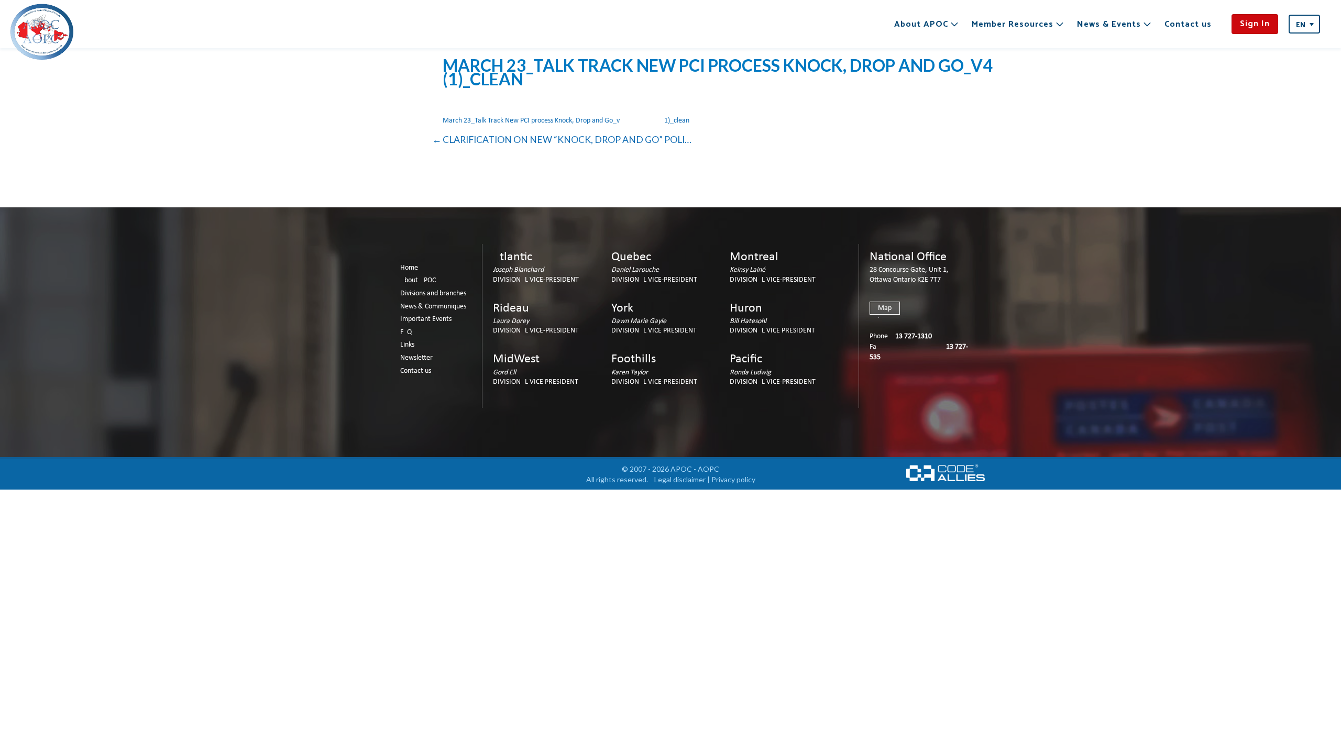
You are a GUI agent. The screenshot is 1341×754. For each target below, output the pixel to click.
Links (407, 345)
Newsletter (416, 358)
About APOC (921, 24)
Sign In (1255, 24)
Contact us (1188, 24)
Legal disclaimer (680, 479)
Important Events (426, 319)
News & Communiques (433, 307)
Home (409, 268)
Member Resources (1012, 24)
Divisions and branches (433, 293)
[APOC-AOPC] (41, 32)
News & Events (1109, 24)
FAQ (406, 332)
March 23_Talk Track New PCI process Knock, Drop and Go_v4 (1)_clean (566, 121)
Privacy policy (733, 479)
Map (885, 308)
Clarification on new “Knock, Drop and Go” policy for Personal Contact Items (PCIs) (568, 139)
